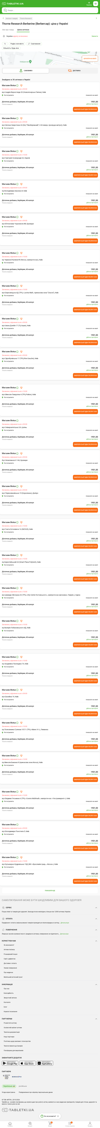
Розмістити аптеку (10, 1023)
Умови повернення (10, 968)
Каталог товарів (11, 18)
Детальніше (65, 923)
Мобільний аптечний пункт (13, 977)
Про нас (6, 989)
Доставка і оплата (10, 963)
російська (23, 1086)
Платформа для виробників (13, 1050)
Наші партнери (9, 1037)
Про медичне (8, 972)
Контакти (7, 1002)
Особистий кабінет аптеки (13, 1027)
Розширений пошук (10, 954)
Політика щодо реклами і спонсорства (17, 1041)
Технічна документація (12, 1032)
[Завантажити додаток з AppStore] (27, 1063)
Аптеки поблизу (9, 949)
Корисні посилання (10, 1011)
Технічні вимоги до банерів (13, 1046)
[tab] (23, 30)
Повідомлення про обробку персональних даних (36, 1092)
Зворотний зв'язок (10, 998)
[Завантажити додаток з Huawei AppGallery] (45, 1063)
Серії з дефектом (9, 959)
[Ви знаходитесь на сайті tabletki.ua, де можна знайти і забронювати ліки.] (13, 4)
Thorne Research (26, 18)
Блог (5, 1007)
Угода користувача (8, 1092)
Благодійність (9, 993)
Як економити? (9, 945)
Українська (7, 1086)
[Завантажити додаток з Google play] (10, 1063)
